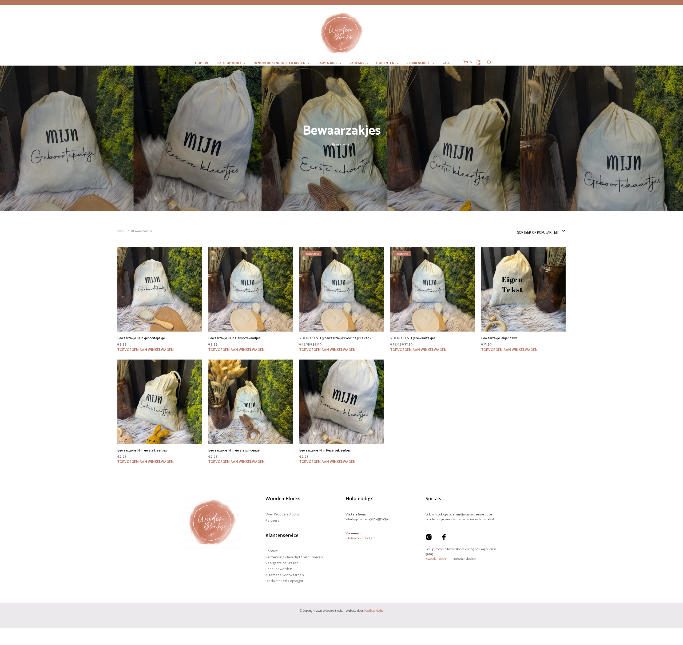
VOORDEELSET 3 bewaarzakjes (412, 338)
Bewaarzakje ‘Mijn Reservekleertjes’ (325, 450)
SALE (446, 63)
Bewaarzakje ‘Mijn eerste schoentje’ (234, 450)
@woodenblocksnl (437, 558)
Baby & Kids (327, 63)
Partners (272, 520)
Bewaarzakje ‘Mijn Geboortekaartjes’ (234, 338)
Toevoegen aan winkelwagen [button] (145, 350)
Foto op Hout (229, 63)
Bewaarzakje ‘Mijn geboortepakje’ (141, 338)
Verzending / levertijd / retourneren (294, 557)
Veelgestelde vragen (282, 563)
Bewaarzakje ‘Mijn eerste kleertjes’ (142, 450)
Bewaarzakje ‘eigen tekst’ (499, 338)
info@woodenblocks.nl (360, 538)
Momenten (385, 63)
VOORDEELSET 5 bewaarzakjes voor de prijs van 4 (335, 338)
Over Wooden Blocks (282, 514)
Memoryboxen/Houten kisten (279, 63)
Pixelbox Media (374, 610)
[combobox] (541, 231)
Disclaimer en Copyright (284, 580)
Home (121, 231)
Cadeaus (357, 63)
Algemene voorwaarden (284, 575)
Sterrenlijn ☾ (418, 63)
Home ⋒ (201, 63)
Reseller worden (278, 568)
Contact (271, 551)
